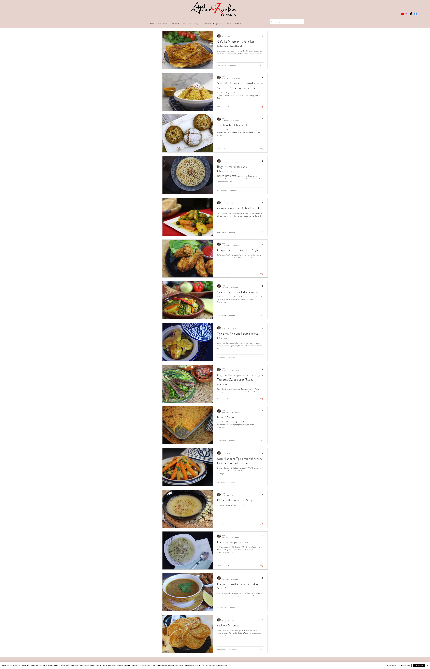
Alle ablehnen (405, 665)
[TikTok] (411, 13)
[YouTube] (402, 13)
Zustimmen (419, 665)
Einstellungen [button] (391, 665)
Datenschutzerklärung (219, 665)
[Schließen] (427, 665)
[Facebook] (415, 13)
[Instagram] (406, 13)
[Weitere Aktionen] (263, 35)
